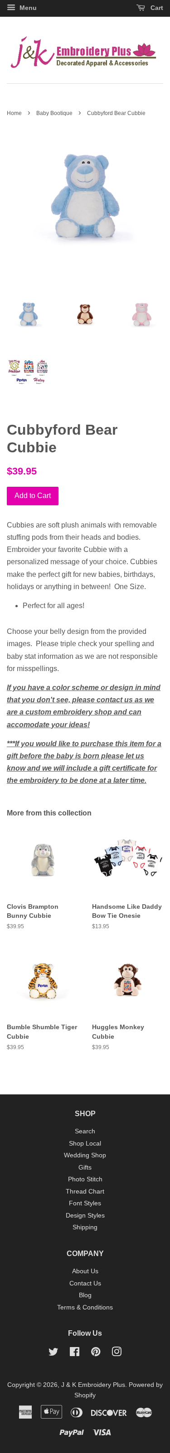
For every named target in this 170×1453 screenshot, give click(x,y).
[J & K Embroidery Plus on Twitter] (53, 1353)
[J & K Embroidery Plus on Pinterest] (96, 1353)
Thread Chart (85, 1191)
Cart (156, 7)
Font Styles (85, 1203)
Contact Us (85, 1283)
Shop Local (85, 1143)
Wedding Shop (85, 1155)
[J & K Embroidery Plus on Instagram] (116, 1353)
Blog (85, 1295)
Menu (27, 7)
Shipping (85, 1227)
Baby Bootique (54, 113)
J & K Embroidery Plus (93, 1384)
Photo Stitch (85, 1179)
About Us (85, 1271)
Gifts (85, 1167)
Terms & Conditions (85, 1307)
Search (85, 1131)
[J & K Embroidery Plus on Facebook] (74, 1353)
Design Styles (85, 1215)
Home (14, 113)
